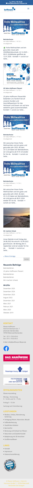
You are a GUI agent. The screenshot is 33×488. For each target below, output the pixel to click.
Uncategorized (7, 43)
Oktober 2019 (8, 313)
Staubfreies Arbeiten (11, 425)
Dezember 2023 (9, 294)
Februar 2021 (8, 306)
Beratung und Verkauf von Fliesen (16, 431)
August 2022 (7, 297)
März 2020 (7, 310)
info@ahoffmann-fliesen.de (17, 342)
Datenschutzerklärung (12, 454)
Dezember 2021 (9, 300)
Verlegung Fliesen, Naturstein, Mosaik (17, 420)
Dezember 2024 (9, 291)
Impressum (8, 451)
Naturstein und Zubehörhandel (15, 434)
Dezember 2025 (9, 288)
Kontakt (7, 449)
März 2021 (7, 303)
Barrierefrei (8, 428)
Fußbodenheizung (11, 422)
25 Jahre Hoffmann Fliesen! (12, 88)
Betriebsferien (8, 39)
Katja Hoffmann (10, 41)
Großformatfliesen (11, 439)
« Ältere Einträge (9, 256)
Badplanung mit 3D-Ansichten (14, 437)
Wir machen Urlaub (9, 231)
